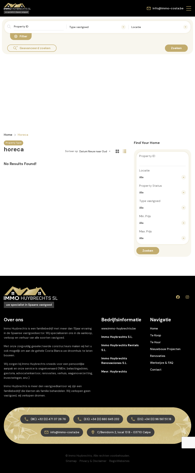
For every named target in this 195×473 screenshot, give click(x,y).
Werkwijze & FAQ (161, 363)
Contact (155, 370)
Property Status (150, 186)
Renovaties (157, 356)
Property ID (147, 156)
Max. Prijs (145, 231)
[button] (188, 8)
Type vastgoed (149, 201)
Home (8, 134)
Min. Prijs (145, 216)
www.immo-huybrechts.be (118, 328)
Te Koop (155, 335)
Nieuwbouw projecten (165, 349)
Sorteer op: (71, 151)
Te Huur (155, 342)
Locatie (144, 170)
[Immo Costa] (17, 8)
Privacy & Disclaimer (93, 461)
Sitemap (71, 461)
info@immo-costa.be (168, 8)
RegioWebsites (119, 461)
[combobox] (97, 27)
